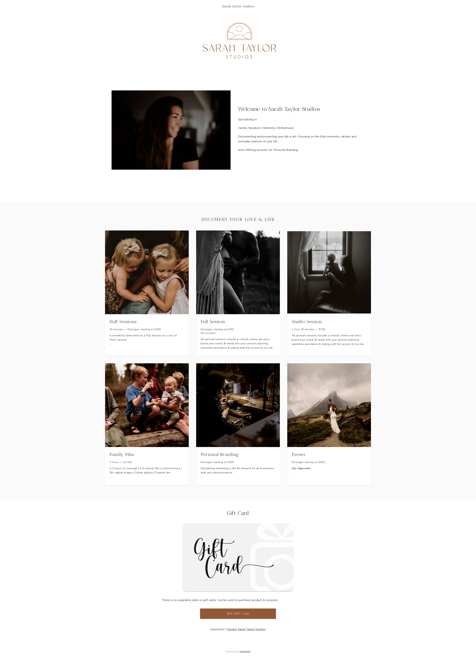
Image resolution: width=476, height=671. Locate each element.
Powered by (232, 651)
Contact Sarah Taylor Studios (246, 629)
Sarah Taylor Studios (238, 6)
